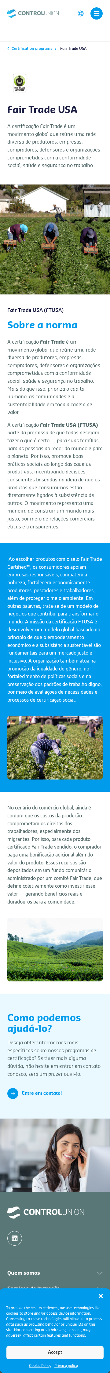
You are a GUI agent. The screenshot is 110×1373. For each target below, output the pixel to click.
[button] (101, 1296)
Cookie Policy (40, 1366)
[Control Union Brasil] (33, 13)
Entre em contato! (42, 1093)
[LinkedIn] (14, 1238)
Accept (55, 1352)
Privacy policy (66, 1366)
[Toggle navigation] (96, 13)
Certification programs (32, 48)
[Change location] (80, 13)
